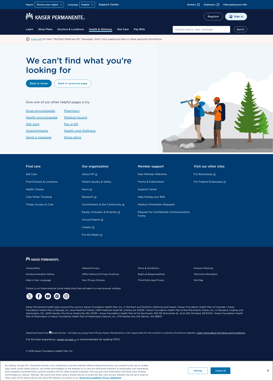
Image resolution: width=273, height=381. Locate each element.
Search (240, 29)
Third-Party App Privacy (151, 280)
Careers (86, 227)
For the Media (90, 234)
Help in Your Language (38, 280)
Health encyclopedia (42, 117)
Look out (36, 39)
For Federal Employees (208, 181)
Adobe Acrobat (65, 339)
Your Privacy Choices (93, 280)
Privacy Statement (111, 378)
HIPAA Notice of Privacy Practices (100, 274)
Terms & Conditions (148, 268)
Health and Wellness (80, 131)
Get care (32, 124)
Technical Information (206, 274)
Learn (29, 29)
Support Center (109, 4)
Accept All (220, 370)
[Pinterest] (56, 296)
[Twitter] (29, 296)
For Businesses (203, 174)
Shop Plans (45, 29)
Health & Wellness (100, 29)
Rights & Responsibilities (151, 274)
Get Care (123, 29)
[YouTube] (47, 296)
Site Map (198, 280)
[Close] (267, 370)
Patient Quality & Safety (96, 181)
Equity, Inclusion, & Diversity (99, 212)
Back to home (39, 83)
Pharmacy (72, 111)
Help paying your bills (235, 4)
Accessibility (33, 268)
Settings (198, 370)
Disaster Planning (203, 268)
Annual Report (91, 219)
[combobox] (201, 29)
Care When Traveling (39, 196)
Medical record (75, 117)
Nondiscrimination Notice (40, 274)
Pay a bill (71, 124)
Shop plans (72, 137)
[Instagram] (66, 296)
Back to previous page (72, 83)
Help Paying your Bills (151, 196)
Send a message (39, 137)
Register (213, 16)
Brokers (191, 4)
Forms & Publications (151, 181)
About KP (88, 174)
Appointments (37, 131)
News (85, 189)
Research (87, 196)
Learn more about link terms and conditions (221, 333)
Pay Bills (139, 29)
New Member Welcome (152, 174)
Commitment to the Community (101, 204)
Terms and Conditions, (90, 378)
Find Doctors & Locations (42, 181)
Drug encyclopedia (40, 111)
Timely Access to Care (39, 204)
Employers (209, 4)
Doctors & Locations (71, 29)
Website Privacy (91, 268)
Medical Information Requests (156, 204)
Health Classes (35, 189)
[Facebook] (38, 296)
